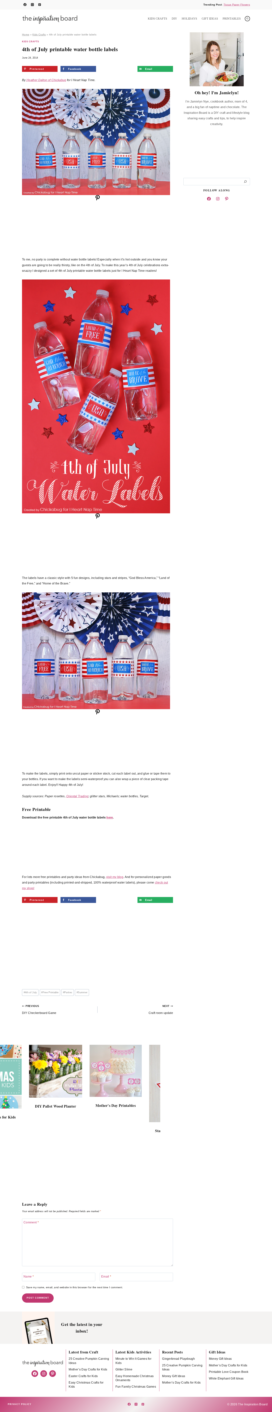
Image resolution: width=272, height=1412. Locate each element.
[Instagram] (32, 5)
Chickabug (58, 80)
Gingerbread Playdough (178, 1358)
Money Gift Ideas (173, 1376)
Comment (31, 1222)
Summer (82, 992)
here (109, 817)
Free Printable (49, 992)
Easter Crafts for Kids (83, 1376)
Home (25, 34)
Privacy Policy (19, 1404)
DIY (174, 18)
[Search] (245, 181)
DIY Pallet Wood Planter (55, 1106)
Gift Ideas (210, 18)
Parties (67, 992)
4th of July (30, 992)
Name (28, 1276)
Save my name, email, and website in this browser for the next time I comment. (74, 1287)
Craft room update (161, 1009)
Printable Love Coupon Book (228, 1371)
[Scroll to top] (263, 1398)
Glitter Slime (123, 1369)
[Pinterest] (40, 5)
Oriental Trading (77, 796)
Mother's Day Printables (115, 1105)
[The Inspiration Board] (50, 18)
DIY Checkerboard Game (39, 1009)
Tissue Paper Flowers (237, 4)
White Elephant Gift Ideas (226, 1378)
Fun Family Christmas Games (135, 1386)
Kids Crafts (157, 18)
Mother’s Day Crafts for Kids (88, 1369)
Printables (232, 18)
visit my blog (114, 877)
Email (106, 1276)
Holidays (189, 18)
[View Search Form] (247, 18)
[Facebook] (25, 5)
